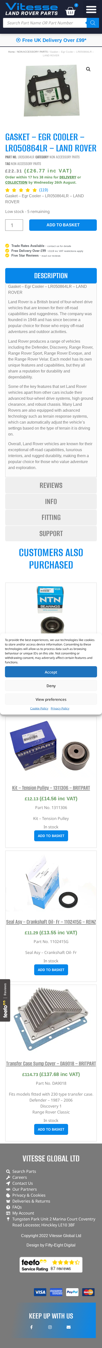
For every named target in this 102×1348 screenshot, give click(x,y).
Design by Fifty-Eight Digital (51, 1245)
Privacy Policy (60, 708)
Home (11, 51)
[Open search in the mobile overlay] (51, 23)
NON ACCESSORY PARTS (32, 51)
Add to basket (63, 225)
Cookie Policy (39, 708)
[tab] (51, 276)
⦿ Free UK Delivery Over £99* (51, 40)
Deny (51, 685)
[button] (91, 9)
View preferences (51, 699)
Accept (51, 671)
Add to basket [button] (51, 835)
